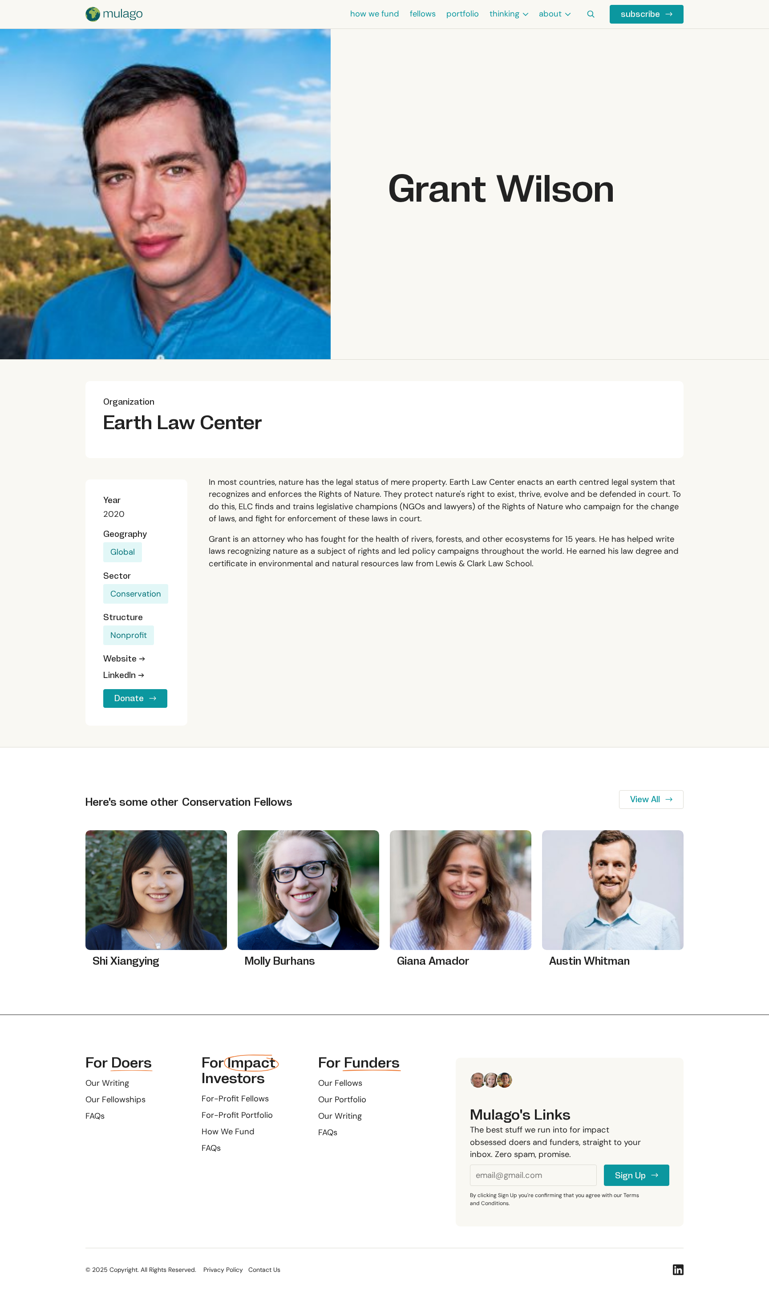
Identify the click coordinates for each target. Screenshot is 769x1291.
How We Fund (228, 1131)
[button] (509, 14)
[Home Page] (113, 14)
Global (122, 552)
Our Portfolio (342, 1099)
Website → (124, 659)
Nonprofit (128, 635)
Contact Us (264, 1269)
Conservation (135, 594)
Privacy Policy (223, 1269)
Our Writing (107, 1083)
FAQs (95, 1116)
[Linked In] (678, 1270)
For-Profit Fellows (235, 1098)
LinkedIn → (123, 675)
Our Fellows (340, 1083)
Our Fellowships (115, 1099)
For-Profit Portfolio (237, 1115)
